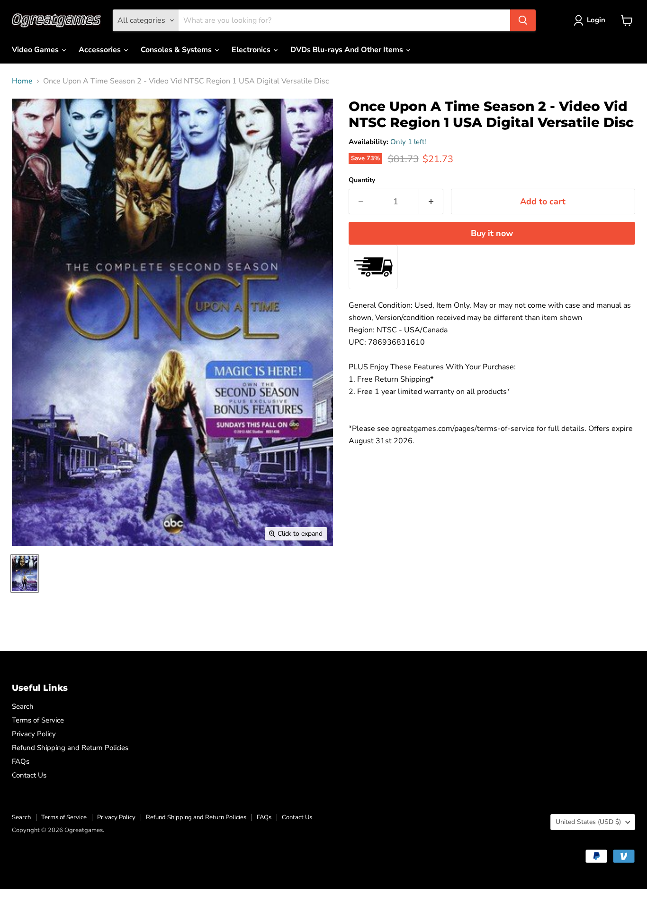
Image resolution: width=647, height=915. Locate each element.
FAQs (20, 761)
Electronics (252, 50)
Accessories (101, 50)
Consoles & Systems (177, 50)
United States (588, 821)
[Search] (523, 20)
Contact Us (29, 775)
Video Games (36, 50)
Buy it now (492, 233)
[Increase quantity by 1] (431, 202)
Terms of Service (38, 720)
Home (22, 81)
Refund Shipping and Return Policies (70, 747)
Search (23, 706)
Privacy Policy (34, 734)
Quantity (362, 180)
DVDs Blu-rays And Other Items (347, 50)
